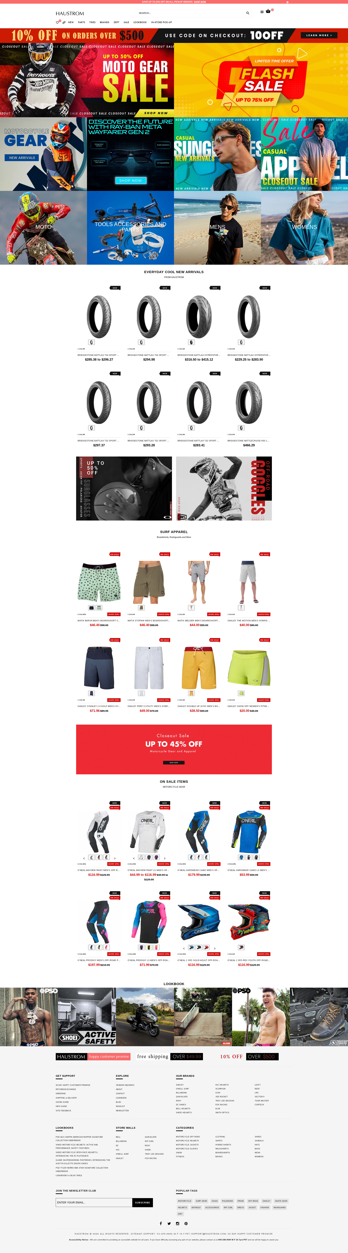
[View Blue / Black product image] (191, 857)
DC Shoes (181, 1105)
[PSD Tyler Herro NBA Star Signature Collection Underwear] (261, 1017)
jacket (252, 1208)
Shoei (148, 1150)
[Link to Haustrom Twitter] (169, 1223)
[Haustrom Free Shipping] (169, 1056)
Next (114, 342)
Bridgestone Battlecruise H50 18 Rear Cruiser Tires (249, 441)
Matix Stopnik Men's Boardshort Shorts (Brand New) (149, 620)
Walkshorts (222, 1149)
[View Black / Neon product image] (99, 947)
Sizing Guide (62, 1102)
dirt (180, 1214)
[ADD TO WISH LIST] (79, 288)
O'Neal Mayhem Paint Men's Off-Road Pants (99, 870)
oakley (266, 1201)
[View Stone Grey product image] (241, 607)
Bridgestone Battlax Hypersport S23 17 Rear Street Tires (199, 355)
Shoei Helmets (184, 1113)
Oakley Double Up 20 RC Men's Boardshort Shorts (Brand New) (199, 706)
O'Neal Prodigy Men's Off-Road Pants (99, 960)
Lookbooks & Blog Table (69, 1175)
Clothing (220, 1137)
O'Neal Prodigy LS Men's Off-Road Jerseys (149, 960)
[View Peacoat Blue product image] (91, 693)
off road (253, 1201)
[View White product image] (141, 693)
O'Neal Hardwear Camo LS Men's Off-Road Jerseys (249, 870)
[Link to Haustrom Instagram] (177, 1223)
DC (117, 1146)
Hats (257, 1145)
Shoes (258, 1137)
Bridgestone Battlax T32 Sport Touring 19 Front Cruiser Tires (99, 441)
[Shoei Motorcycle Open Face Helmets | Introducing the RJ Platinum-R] (145, 1017)
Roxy (178, 1101)
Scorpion (220, 1089)
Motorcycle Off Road (188, 1137)
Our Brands (185, 1075)
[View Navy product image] (91, 607)
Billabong (181, 1093)
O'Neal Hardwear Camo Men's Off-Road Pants (199, 870)
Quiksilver (182, 1097)
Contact (120, 1094)
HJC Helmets (222, 1085)
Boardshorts (222, 1153)
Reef (257, 1089)
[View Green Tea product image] (99, 607)
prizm (241, 1201)
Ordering (61, 1094)
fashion (265, 1208)
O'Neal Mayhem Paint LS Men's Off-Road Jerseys (149, 870)
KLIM (217, 1109)
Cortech (259, 1105)
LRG (257, 1093)
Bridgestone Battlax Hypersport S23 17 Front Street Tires (249, 355)
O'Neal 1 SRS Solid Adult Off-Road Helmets (199, 960)
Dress (240, 1208)
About (119, 1089)
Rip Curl (149, 1141)
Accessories (212, 1208)
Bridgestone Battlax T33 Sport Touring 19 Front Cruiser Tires (99, 355)
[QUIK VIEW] (87, 288)
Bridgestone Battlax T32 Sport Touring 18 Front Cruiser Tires (149, 441)
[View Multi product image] (241, 947)
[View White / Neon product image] (106, 947)
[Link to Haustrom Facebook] (160, 1223)
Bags (257, 1149)
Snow (179, 1153)
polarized (227, 1201)
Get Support (65, 1075)
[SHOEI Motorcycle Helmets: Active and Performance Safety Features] (87, 1017)
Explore (122, 1075)
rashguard (280, 1208)
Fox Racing (221, 1105)
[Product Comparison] (64, 23)
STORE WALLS (126, 1127)
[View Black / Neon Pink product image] (91, 947)
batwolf (196, 1208)
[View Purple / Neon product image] (106, 857)
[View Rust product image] (141, 607)
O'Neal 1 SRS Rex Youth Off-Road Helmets (249, 960)
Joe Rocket (221, 1097)
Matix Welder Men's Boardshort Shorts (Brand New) (199, 620)
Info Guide (61, 1106)
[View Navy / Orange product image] (99, 857)
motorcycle (184, 1201)
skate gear (281, 1201)
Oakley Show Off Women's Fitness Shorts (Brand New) (249, 706)
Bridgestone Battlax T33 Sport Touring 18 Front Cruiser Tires (149, 355)
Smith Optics (222, 1113)
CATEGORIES (185, 1127)
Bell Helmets (183, 1109)
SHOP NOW (200, 2)
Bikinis (219, 1157)
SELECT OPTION (106, 365)
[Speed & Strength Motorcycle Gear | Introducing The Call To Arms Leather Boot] (319, 1017)
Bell (118, 1137)
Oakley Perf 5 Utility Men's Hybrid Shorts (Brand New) (149, 706)
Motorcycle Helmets (187, 1141)
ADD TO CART (158, 365)
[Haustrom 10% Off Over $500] (249, 1056)
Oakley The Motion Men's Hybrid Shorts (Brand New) (249, 620)
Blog (118, 1102)
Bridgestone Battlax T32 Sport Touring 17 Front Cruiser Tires (199, 441)
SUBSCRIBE (142, 1203)
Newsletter (122, 1111)
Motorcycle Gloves (187, 1149)
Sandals (259, 1141)
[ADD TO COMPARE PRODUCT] (83, 288)
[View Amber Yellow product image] (191, 693)
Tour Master (262, 1101)
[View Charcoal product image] (191, 607)
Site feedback (63, 1111)
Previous (84, 342)
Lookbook (121, 1098)
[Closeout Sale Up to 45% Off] (174, 749)
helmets (182, 1208)
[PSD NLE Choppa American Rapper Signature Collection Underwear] (29, 1017)
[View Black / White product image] (198, 857)
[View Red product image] (206, 947)
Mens (257, 1153)
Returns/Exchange (66, 1089)
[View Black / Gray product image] (206, 857)
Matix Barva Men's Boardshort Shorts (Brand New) (99, 620)
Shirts (219, 1141)
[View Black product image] (91, 342)
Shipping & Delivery (66, 1098)
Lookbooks (65, 1127)
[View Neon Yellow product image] (241, 693)
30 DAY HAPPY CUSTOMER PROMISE (73, 1085)
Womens (259, 1157)
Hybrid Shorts (223, 1145)
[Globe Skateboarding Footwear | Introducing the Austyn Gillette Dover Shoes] (203, 1017)
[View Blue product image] (191, 947)
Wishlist (120, 1106)
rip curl (228, 1208)
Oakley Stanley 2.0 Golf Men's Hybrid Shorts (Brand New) (99, 706)
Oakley (180, 1085)
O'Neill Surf (182, 1089)
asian (214, 1201)
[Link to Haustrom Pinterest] (185, 1223)
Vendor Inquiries (125, 1085)
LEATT (258, 1085)
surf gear (201, 1201)
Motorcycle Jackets (187, 1145)
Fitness (180, 1157)
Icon (217, 1093)
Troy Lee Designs (224, 1101)
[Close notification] (287, 2)
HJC (118, 1150)
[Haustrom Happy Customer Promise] (93, 1056)
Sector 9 (259, 1097)
